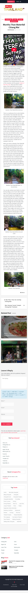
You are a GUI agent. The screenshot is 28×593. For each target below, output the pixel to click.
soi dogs (11, 512)
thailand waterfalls (18, 514)
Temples (5, 458)
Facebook (6, 584)
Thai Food (18, 512)
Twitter (14, 584)
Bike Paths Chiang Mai (13, 492)
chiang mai (16, 494)
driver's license (7, 501)
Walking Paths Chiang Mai (9, 521)
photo (15, 505)
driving (14, 501)
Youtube (22, 584)
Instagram (14, 586)
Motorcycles (6, 451)
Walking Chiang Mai (16, 519)
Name (3, 401)
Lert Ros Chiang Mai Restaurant (13, 360)
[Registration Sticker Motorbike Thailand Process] (4, 569)
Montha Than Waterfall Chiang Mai (14, 26)
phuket (20, 505)
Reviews (5, 512)
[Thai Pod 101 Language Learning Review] (4, 563)
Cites (15, 19)
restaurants (17, 510)
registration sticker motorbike (10, 508)
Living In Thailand (7, 505)
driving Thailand (7, 503)
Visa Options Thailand (17, 517)
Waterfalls (14, 21)
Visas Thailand (7, 519)
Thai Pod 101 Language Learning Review (16, 561)
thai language (7, 517)
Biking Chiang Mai (7, 494)
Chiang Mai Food (7, 497)
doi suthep (17, 499)
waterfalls (19, 521)
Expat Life (5, 449)
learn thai (21, 503)
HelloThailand (11, 30)
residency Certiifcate (8, 510)
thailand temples (7, 514)
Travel (20, 19)
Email (3, 407)
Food (4, 454)
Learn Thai (5, 456)
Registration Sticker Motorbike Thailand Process (16, 567)
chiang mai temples (17, 497)
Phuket (4, 447)
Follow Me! (5, 478)
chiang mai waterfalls (8, 499)
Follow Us (10, 1)
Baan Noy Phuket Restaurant (12, 335)
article (5, 492)
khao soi (15, 503)
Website (3, 414)
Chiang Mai (8, 19)
